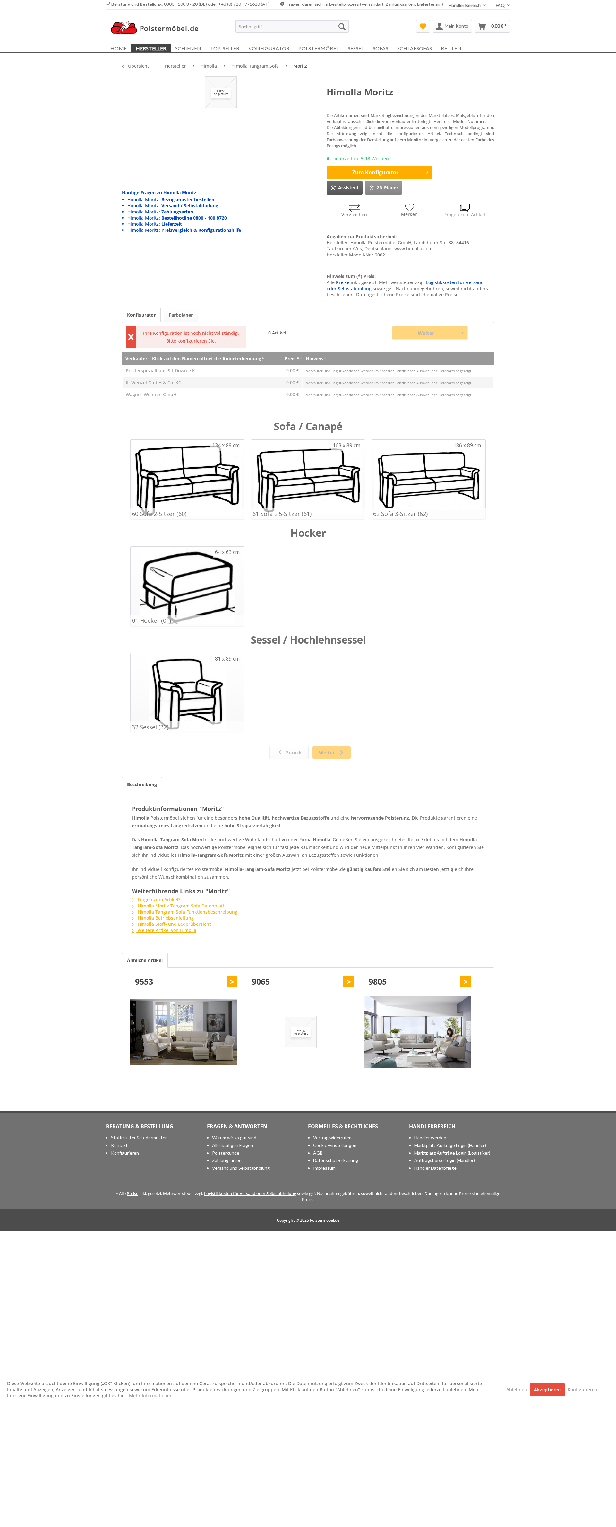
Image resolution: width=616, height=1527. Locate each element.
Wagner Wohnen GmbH (151, 394)
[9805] (417, 1032)
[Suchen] (342, 26)
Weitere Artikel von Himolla (166, 930)
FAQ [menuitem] (501, 5)
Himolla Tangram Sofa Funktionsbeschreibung (186, 912)
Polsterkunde (225, 1153)
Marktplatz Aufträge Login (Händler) (450, 1145)
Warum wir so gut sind (234, 1137)
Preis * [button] (292, 358)
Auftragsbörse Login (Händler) (444, 1160)
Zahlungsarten (227, 1160)
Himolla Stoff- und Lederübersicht (173, 924)
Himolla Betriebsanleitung (165, 918)
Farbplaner (181, 315)
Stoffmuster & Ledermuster (139, 1137)
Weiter (426, 333)
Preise (342, 282)
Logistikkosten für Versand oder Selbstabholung (250, 1193)
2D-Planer (387, 188)
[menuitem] (292, 26)
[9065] (300, 1032)
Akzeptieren (547, 1389)
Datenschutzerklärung (335, 1160)
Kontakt (119, 1145)
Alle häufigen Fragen (232, 1145)
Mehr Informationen (151, 1396)
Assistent (348, 188)
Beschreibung (142, 784)
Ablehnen (517, 1389)
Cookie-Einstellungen (334, 1145)
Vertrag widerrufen (332, 1137)
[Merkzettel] (423, 26)
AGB (318, 1153)
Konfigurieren (125, 1153)
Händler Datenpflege (435, 1168)
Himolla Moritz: (170, 199)
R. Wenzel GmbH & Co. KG (154, 382)
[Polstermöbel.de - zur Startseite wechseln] (157, 28)
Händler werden (430, 1137)
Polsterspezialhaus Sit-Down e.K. (161, 371)
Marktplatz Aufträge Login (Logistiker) (452, 1153)
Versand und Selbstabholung (241, 1168)
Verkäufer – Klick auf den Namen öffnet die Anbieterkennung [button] (193, 358)
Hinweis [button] (314, 358)
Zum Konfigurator (375, 172)
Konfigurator (141, 315)
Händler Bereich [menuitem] (465, 5)
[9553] (183, 1032)
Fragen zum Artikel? (158, 900)
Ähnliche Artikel (145, 960)
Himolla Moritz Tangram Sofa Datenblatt (180, 906)
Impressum (324, 1168)
